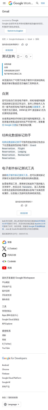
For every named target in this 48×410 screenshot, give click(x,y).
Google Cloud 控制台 (10, 319)
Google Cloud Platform (11, 378)
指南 (37, 39)
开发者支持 (6, 295)
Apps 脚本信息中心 (10, 315)
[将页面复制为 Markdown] (26, 56)
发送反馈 (9, 50)
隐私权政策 (13, 397)
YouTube (6, 348)
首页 (4, 39)
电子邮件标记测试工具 (17, 175)
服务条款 (6, 299)
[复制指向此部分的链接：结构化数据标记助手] (33, 135)
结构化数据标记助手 (11, 142)
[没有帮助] (27, 45)
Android (5, 365)
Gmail (5, 11)
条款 (4, 397)
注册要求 (36, 107)
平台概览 (6, 282)
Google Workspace (16, 39)
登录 (43, 3)
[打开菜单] (4, 3)
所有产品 (6, 386)
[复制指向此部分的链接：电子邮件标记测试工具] (36, 168)
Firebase (5, 374)
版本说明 (6, 291)
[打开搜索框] (37, 3)
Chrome (5, 369)
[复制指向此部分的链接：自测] (11, 93)
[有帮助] (23, 45)
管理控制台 (6, 311)
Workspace (29, 3)
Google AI (6, 382)
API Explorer (7, 324)
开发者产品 (6, 286)
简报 (4, 340)
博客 (4, 335)
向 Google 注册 (9, 125)
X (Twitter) (6, 344)
